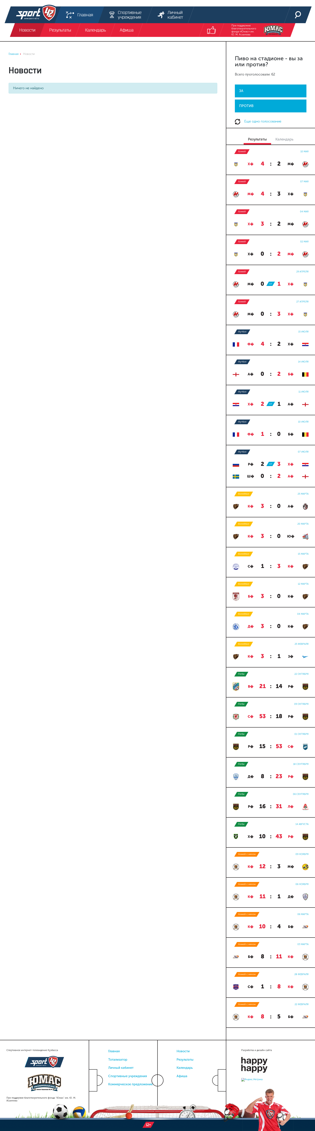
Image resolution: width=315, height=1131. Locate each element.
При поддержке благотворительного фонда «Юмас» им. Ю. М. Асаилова (243, 30)
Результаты (185, 1060)
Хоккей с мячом (247, 854)
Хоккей (242, 151)
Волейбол (243, 493)
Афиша (182, 1076)
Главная (114, 1051)
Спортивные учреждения (127, 1076)
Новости (183, 1051)
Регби (241, 674)
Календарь (185, 1068)
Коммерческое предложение (130, 1084)
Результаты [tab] (257, 139)
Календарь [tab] (284, 139)
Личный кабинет (121, 1068)
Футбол (242, 331)
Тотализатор (117, 1060)
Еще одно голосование (262, 121)
